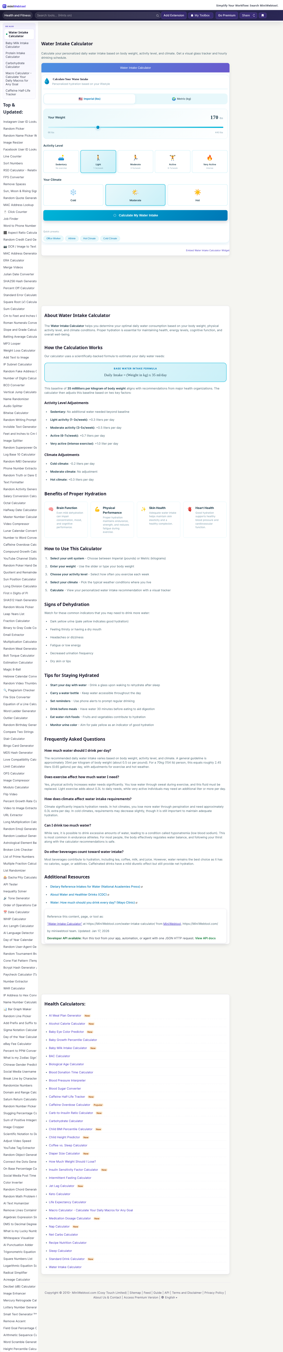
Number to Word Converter (20, 537)
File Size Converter (16, 697)
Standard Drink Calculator (67, 1259)
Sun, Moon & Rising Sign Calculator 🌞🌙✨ (20, 191)
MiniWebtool (172, 924)
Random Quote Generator (20, 198)
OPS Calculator (13, 773)
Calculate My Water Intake (138, 215)
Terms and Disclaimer (187, 1292)
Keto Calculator (59, 1194)
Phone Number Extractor (20, 468)
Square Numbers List (17, 1259)
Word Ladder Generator (19, 711)
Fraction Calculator (16, 621)
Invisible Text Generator (20, 427)
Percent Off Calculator (18, 288)
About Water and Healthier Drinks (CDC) (78, 894)
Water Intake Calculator (65, 1267)
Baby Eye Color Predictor (66, 1032)
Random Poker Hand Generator (20, 565)
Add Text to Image (16, 357)
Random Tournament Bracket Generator (20, 953)
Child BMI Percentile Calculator (70, 1129)
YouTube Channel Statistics (20, 558)
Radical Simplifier (15, 1272)
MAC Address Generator (20, 253)
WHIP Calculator (14, 919)
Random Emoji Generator (20, 829)
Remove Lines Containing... (20, 1210)
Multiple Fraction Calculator (20, 863)
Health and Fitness (17, 15)
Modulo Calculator (16, 787)
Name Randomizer (16, 399)
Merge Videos (13, 267)
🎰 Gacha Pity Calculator (20, 877)
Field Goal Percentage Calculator (20, 1328)
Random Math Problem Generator (20, 1196)
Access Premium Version (141, 1297)
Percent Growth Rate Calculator (20, 801)
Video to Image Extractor (20, 808)
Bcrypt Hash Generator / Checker (20, 967)
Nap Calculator (59, 1226)
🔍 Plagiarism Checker (19, 690)
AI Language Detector (18, 933)
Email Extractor (13, 635)
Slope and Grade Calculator (20, 329)
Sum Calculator (14, 309)
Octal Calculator (14, 503)
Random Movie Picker (18, 607)
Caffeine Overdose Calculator (69, 1105)
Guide (157, 1292)
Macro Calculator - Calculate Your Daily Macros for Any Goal (91, 1210)
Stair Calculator (14, 739)
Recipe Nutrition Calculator (68, 1242)
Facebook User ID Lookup (20, 149)
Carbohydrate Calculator (66, 1121)
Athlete (72, 238)
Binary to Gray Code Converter (20, 628)
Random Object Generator (20, 1155)
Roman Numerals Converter (20, 323)
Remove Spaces (14, 184)
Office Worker (53, 238)
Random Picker (13, 128)
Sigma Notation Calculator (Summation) (20, 1030)
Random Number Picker (19, 1106)
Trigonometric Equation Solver (20, 1252)
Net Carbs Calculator (63, 1234)
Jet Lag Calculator (61, 1186)
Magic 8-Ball (12, 669)
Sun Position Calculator (19, 579)
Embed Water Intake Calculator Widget (207, 250)
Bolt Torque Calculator (18, 655)
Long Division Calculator (20, 586)
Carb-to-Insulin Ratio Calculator (71, 1113)
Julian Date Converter (18, 274)
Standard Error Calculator (20, 295)
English (170, 1297)
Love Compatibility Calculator (20, 759)
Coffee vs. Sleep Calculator (68, 1145)
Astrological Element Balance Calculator (20, 843)
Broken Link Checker (18, 849)
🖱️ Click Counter (15, 212)
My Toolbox (202, 15)
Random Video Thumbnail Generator (20, 683)
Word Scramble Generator (20, 1342)
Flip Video (10, 794)
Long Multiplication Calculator (20, 822)
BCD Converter (14, 385)
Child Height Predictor (64, 1137)
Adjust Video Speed (17, 1141)
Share (246, 15)
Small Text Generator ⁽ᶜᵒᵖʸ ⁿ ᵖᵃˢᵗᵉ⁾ (20, 1314)
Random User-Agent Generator (20, 947)
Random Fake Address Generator (20, 371)
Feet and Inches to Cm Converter (20, 433)
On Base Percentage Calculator (20, 1168)
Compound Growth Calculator (20, 551)
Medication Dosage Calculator (70, 1218)
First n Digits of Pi (15, 593)
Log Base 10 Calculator (19, 454)
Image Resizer (13, 142)
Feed (147, 1292)
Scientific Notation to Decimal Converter (20, 1134)
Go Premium (227, 15)
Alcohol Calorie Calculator (67, 1023)
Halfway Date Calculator (20, 510)
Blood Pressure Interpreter (67, 1080)
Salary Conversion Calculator (20, 496)
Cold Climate (110, 238)
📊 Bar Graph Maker (17, 1009)
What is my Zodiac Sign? (20, 1057)
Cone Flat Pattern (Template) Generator (20, 960)
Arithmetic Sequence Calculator (20, 1335)
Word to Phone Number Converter (20, 225)
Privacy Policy (214, 1292)
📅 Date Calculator (16, 912)
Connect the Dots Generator (20, 1161)
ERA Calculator (13, 260)
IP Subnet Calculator (17, 364)
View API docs (205, 938)
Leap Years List (13, 614)
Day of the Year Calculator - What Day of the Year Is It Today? (20, 1037)
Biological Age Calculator (66, 1064)
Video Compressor (16, 524)
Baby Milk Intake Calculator (68, 1048)
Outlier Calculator (15, 718)
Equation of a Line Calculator (20, 704)
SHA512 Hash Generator (20, 600)
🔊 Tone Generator (16, 898)
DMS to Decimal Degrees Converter (20, 1224)
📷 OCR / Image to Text (19, 246)
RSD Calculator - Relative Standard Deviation (20, 170)
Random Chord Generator (20, 1189)
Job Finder (10, 219)
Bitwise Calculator (15, 413)
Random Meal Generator (20, 648)
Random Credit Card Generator (20, 239)
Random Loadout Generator (20, 836)
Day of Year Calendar (18, 940)
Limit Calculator (14, 766)
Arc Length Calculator (18, 926)
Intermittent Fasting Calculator (70, 1178)
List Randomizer (14, 870)
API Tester (10, 884)
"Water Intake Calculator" (64, 924)
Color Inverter (13, 1182)
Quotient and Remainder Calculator (20, 572)
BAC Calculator (59, 1056)
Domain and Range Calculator (20, 1092)
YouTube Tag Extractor (19, 1148)
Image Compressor (16, 780)
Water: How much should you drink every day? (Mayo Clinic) (92, 902)
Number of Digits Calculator (20, 378)
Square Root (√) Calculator (20, 302)
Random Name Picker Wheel (20, 135)
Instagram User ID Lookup (20, 121)
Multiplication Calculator (20, 641)
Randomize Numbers (17, 1085)
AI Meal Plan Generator (65, 1015)
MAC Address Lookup (18, 205)
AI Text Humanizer (16, 1203)
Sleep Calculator (60, 1251)
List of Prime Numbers (18, 856)
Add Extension (174, 15)
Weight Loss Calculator (19, 350)
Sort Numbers (13, 163)
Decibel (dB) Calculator (19, 1286)
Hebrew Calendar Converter (20, 676)
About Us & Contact (107, 1297)
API (166, 1292)
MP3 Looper (11, 343)
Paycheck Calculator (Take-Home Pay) (20, 974)
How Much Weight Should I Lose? (72, 1161)
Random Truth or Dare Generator (20, 475)
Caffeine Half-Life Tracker (67, 1096)
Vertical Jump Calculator (20, 392)
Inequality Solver (15, 891)
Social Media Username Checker (20, 1071)
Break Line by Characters (20, 1078)
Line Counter (12, 156)
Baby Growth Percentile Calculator (73, 1040)
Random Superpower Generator (20, 447)
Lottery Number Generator (20, 1307)
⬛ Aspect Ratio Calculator (20, 232)
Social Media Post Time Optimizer (20, 1175)
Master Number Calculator (20, 517)
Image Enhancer (14, 1293)
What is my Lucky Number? (20, 1231)
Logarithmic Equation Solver (20, 1265)
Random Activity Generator (20, 489)
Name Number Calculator (20, 1002)
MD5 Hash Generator (18, 752)
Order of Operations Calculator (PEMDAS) (20, 905)
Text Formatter (13, 482)
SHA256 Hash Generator (20, 281)
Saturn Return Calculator (20, 1099)
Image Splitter (13, 440)
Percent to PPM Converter (20, 1051)
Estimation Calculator (18, 662)
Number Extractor (15, 981)
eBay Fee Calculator (17, 1044)
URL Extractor (13, 815)
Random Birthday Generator (20, 725)
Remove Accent (14, 1321)
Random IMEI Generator (19, 461)
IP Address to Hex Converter (20, 995)
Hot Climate (89, 238)
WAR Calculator (14, 988)
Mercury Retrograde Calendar (20, 1300)
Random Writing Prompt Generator (20, 420)
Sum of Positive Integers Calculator (20, 1120)
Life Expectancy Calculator (67, 1202)
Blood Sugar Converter (65, 1088)
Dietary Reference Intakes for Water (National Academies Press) (95, 886)
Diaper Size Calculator (64, 1153)
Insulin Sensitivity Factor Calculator (73, 1169)
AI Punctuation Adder (18, 1245)
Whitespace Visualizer (18, 1238)
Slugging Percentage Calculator (20, 1113)
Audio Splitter (12, 406)
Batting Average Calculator (20, 336)
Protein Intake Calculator (15, 55)
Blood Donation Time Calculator (71, 1072)
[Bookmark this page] (263, 15)
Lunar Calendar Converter (20, 531)
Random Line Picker (17, 1016)
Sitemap (135, 1292)
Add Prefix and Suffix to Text (20, 1023)
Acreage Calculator (16, 1279)
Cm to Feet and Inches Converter (20, 316)
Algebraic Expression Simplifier (20, 1217)
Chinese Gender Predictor (20, 1064)
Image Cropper (13, 1127)
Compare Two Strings (18, 732)
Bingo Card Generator (18, 745)
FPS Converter (13, 177)
